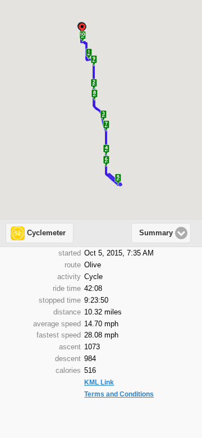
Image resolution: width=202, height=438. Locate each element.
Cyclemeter (46, 233)
